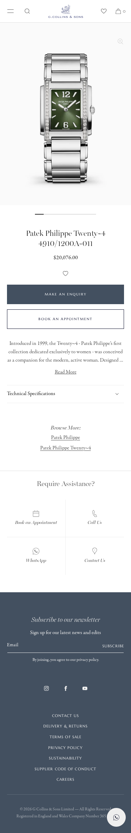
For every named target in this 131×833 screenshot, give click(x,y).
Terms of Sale (65, 736)
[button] (27, 11)
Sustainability (65, 758)
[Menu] (9, 11)
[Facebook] (65, 692)
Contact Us (95, 560)
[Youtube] (85, 692)
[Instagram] (46, 692)
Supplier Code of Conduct (65, 768)
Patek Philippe (65, 437)
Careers (65, 779)
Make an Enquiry (66, 294)
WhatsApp (36, 560)
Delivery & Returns (65, 726)
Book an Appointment (65, 319)
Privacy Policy (65, 747)
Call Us (95, 522)
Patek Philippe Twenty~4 (65, 448)
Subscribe (113, 645)
